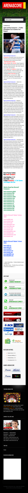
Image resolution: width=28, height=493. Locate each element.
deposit (8, 69)
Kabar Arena (10, 353)
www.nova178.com (8, 251)
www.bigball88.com (9, 254)
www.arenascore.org (9, 202)
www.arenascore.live (9, 208)
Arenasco (6, 57)
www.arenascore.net (9, 200)
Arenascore (11, 180)
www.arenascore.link (9, 193)
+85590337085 (12, 434)
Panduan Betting (11, 355)
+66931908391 (12, 432)
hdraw (14, 69)
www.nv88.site (7, 247)
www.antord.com (8, 223)
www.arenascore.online (10, 197)
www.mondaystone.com (10, 235)
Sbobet (8, 174)
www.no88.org (7, 246)
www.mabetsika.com (9, 226)
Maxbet (13, 174)
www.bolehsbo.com (8, 233)
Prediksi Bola (10, 357)
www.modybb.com (8, 219)
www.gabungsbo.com (9, 224)
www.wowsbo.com (8, 228)
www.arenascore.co (9, 203)
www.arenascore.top (9, 205)
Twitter (5, 449)
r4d (15, 63)
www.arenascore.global (10, 191)
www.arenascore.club (9, 207)
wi (12, 69)
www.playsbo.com (8, 229)
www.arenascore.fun (9, 210)
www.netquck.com (8, 221)
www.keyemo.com (8, 236)
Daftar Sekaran (11, 73)
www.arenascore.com (9, 198)
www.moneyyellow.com (9, 231)
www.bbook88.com (8, 256)
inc (13, 63)
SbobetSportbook (8, 61)
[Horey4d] (12, 63)
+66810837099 (11, 435)
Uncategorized (11, 360)
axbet (9, 63)
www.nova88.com (8, 252)
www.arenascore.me (9, 195)
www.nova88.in (7, 249)
